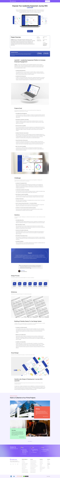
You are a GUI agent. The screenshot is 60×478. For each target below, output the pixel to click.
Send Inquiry (38, 246)
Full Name (32, 233)
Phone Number (41, 233)
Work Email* (32, 236)
